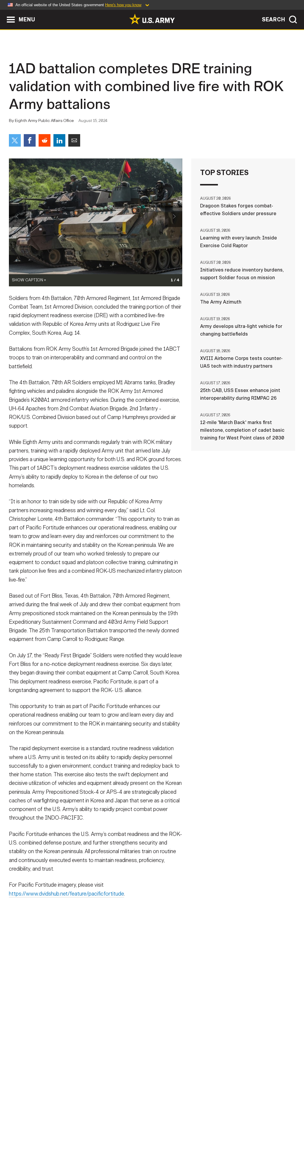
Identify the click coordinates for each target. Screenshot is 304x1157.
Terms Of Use (116, 1131)
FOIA (188, 1131)
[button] (3, 13)
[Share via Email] (74, 140)
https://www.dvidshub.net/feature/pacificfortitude (66, 894)
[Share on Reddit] (44, 140)
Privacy (83, 1131)
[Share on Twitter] (15, 140)
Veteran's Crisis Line (264, 1131)
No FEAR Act (216, 1131)
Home (22, 1131)
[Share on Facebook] (30, 140)
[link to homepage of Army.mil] (152, 19)
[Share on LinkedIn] (59, 140)
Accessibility (156, 1131)
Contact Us (51, 1131)
